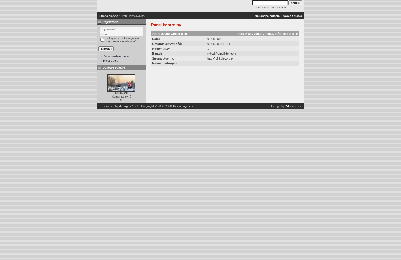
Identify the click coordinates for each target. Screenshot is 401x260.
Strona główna (108, 15)
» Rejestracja (109, 60)
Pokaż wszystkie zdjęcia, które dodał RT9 (268, 33)
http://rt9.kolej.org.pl (220, 58)
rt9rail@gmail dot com (221, 53)
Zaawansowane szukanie (270, 7)
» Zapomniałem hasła (115, 56)
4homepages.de (183, 106)
